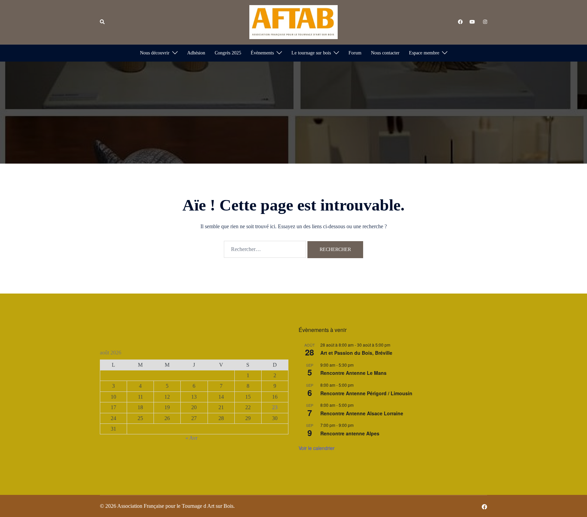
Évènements (262, 52)
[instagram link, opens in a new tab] (484, 21)
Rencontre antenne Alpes (349, 433)
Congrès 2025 (228, 52)
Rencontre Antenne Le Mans (353, 372)
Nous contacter (385, 52)
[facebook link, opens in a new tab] (460, 21)
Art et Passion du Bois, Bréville (356, 352)
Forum (355, 52)
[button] (102, 22)
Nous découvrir (155, 52)
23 (275, 407)
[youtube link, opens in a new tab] (472, 21)
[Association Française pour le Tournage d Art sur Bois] (293, 21)
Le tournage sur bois (311, 52)
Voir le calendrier (317, 448)
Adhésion (196, 52)
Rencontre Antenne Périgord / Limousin (366, 393)
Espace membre (424, 52)
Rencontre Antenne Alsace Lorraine (361, 413)
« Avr (191, 438)
